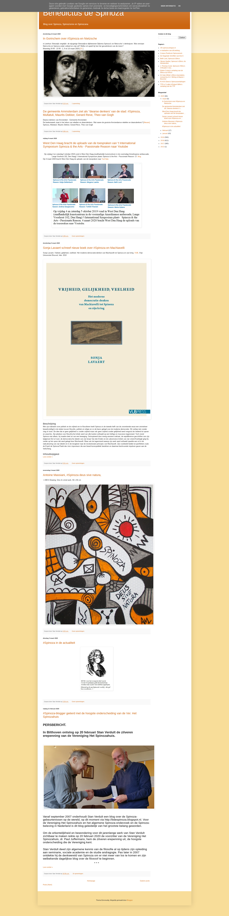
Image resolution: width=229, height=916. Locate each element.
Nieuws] (147, 122)
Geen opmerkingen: (78, 236)
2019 (163, 137)
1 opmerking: (76, 103)
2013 (163, 147)
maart (164, 99)
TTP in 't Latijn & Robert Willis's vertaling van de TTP (171, 85)
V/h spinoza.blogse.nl (168, 48)
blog (139, 156)
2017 (163, 143)
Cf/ (81, 49)
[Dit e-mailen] (86, 103)
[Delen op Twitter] (91, 103)
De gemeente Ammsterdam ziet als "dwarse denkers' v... (173, 107)
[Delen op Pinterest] (96, 103)
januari (165, 133)
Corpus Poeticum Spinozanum (171, 53)
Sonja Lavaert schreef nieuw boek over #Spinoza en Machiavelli (84, 247)
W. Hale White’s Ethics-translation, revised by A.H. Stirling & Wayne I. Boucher (172, 77)
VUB (136, 253)
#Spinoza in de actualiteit (59, 642)
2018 (163, 140)
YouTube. (105, 159)
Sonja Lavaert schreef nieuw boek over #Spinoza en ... (172, 117)
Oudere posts (145, 881)
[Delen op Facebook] (93, 103)
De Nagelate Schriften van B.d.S (171, 56)
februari (165, 130)
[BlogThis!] (88, 103)
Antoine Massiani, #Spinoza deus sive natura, (72, 475)
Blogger (130, 900)
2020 (163, 96)
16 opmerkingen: (78, 873)
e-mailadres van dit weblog (170, 50)
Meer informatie (168, 6)
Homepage (91, 881)
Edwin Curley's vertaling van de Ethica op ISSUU (171, 71)
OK (179, 6)
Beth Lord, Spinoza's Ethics (170, 59)
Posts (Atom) (47, 885)
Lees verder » (48, 457)
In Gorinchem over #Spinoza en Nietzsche (70, 38)
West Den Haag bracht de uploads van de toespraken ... (173, 112)
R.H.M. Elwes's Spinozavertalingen (172, 82)
